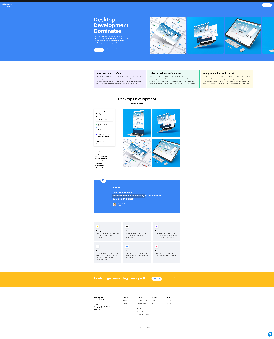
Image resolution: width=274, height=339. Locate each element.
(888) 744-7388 (98, 313)
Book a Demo (112, 50)
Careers (153, 303)
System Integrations (142, 311)
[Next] (270, 34)
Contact (153, 306)
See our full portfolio (136, 103)
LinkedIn (168, 300)
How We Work (119, 5)
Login (270, 1)
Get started (157, 278)
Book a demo (267, 5)
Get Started (99, 50)
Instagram (168, 303)
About (153, 300)
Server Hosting (141, 306)
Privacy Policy (134, 330)
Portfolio (143, 5)
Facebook (168, 306)
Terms (141, 330)
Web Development (142, 300)
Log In (153, 309)
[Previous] (141, 34)
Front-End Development (143, 309)
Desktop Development (143, 314)
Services (127, 5)
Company (151, 5)
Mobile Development (142, 303)
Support (266, 1)
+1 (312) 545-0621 (258, 1)
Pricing (136, 5)
